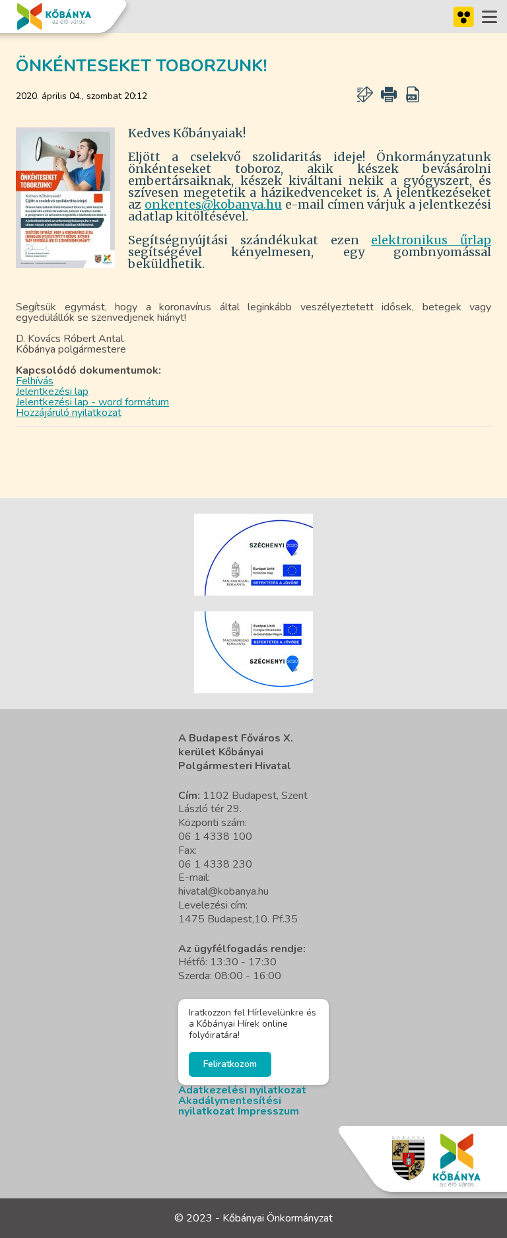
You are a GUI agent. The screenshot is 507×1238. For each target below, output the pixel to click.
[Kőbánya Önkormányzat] (54, 16)
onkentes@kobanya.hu (213, 204)
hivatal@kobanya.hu (223, 891)
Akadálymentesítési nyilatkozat (229, 1105)
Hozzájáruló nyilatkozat (68, 412)
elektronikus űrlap (431, 240)
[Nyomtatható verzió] (389, 94)
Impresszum (268, 1111)
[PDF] (413, 94)
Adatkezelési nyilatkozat (242, 1090)
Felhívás (34, 381)
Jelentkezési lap (52, 391)
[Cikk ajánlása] (365, 94)
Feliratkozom (230, 1064)
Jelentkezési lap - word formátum (92, 402)
